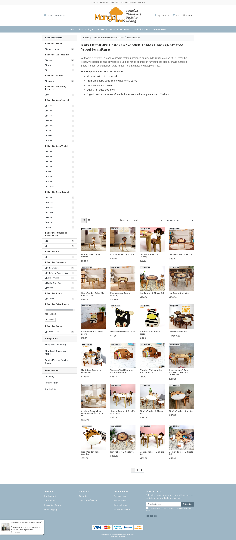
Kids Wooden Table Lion (180, 254)
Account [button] (163, 15)
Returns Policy (51, 382)
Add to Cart (93, 250)
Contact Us (114, 2)
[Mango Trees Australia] (118, 15)
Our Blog (141, 2)
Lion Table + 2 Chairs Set (152, 293)
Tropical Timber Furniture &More (149, 29)
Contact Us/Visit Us (88, 500)
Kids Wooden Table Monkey (120, 294)
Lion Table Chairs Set (179, 293)
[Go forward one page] (141, 470)
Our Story (49, 376)
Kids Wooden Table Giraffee (91, 453)
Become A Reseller (122, 509)
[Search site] (45, 15)
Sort (161, 220)
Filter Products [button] (54, 37)
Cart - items (183, 15)
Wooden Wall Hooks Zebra (150, 332)
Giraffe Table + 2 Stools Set (151, 412)
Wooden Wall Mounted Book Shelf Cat (151, 371)
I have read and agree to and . (169, 509)
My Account (50, 496)
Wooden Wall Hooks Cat (122, 331)
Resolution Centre (52, 505)
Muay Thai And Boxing (80, 29)
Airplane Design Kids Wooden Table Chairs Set (92, 413)
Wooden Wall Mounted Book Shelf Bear (121, 371)
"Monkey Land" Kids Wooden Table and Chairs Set (178, 372)
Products (94, 2)
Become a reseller (128, 2)
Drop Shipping (50, 509)
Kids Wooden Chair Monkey (149, 255)
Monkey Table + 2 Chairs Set (152, 453)
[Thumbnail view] (84, 220)
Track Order (50, 500)
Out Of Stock (93, 365)
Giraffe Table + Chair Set (181, 411)
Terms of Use (120, 496)
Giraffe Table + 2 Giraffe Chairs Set (122, 412)
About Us (104, 2)
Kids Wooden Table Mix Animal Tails (92, 294)
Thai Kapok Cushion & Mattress (112, 29)
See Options (181, 327)
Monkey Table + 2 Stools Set (181, 453)
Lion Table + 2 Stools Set (122, 452)
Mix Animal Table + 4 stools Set (91, 371)
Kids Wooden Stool (178, 331)
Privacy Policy (120, 500)
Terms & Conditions (175, 508)
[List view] (89, 220)
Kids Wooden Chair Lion (122, 254)
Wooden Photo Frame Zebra (92, 332)
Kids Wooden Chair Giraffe (90, 255)
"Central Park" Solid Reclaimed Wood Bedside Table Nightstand (26, 528)
